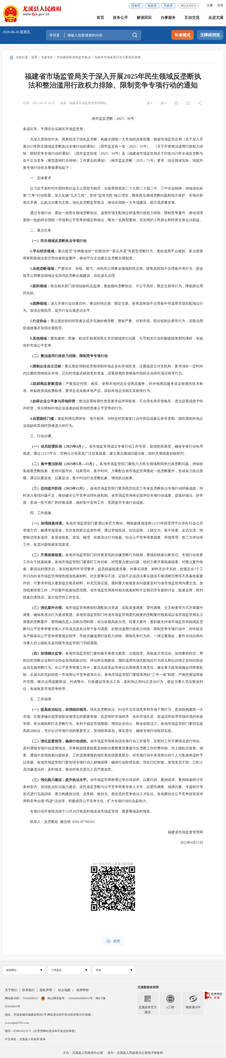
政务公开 (120, 17)
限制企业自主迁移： (49, 366)
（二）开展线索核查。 (47, 555)
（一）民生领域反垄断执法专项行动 (58, 241)
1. (31, 251)
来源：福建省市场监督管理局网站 (83, 103)
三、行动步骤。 (39, 436)
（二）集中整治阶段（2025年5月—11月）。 (65, 464)
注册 (210, 5)
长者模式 (182, 35)
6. (31, 338)
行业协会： (41, 321)
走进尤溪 (215, 17)
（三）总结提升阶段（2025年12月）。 (60, 488)
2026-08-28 (11, 32)
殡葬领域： (41, 303)
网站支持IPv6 (188, 5)
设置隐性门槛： (45, 418)
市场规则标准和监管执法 (74, 57)
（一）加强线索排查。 (48, 523)
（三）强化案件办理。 (47, 608)
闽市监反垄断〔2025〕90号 (113, 118)
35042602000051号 (80, 998)
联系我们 (28, 990)
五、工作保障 (37, 699)
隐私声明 (46, 990)
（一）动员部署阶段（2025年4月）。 (59, 446)
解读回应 (144, 17)
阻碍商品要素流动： (49, 384)
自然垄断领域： (45, 268)
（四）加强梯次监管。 (47, 653)
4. (31, 303)
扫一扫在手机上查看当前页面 (113, 864)
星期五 (25, 32)
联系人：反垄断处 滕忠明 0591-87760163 (59, 822)
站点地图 (64, 990)
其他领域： (41, 338)
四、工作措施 (37, 513)
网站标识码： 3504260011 (22, 998)
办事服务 (168, 17)
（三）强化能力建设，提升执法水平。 (60, 780)
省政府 (152, 5)
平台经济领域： (45, 251)
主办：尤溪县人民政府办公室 (83, 1052)
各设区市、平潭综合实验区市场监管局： (55, 129)
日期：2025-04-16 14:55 (39, 103)
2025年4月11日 (188, 842)
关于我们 (11, 990)
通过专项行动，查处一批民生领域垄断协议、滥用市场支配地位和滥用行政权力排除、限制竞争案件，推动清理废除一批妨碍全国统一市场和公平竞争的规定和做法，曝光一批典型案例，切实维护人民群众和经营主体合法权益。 (113, 216)
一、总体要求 (37, 178)
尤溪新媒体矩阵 (148, 987)
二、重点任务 (37, 230)
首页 (100, 17)
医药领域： (41, 286)
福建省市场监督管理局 (182, 832)
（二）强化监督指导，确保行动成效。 (60, 741)
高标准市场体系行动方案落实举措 (117, 57)
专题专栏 (47, 57)
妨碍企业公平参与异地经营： (56, 401)
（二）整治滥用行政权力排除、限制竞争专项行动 (69, 356)
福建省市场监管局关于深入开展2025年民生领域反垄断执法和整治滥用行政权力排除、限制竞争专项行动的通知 (113, 80)
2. (31, 268)
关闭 (113, 941)
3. (31, 286)
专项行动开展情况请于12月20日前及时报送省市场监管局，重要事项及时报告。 (88, 811)
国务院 (136, 5)
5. (31, 321)
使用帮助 (82, 990)
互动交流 (192, 17)
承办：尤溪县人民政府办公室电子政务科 (135, 1052)
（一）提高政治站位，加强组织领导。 (60, 709)
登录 (220, 5)
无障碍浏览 (210, 35)
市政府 (168, 5)
